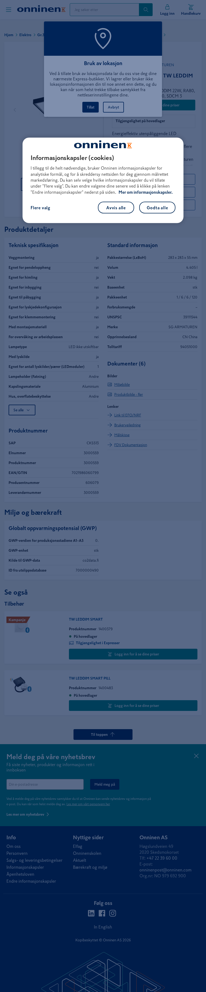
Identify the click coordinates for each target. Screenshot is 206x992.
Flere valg (40, 208)
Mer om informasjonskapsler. (146, 192)
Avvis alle (116, 208)
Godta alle (157, 208)
